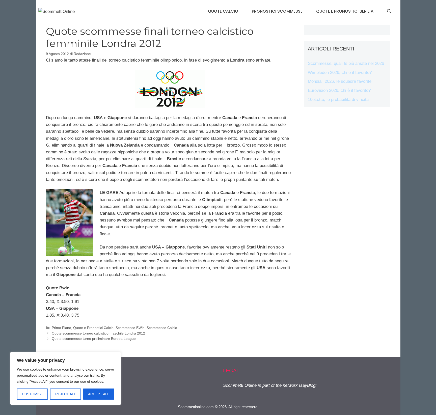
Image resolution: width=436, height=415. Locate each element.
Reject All (65, 394)
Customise (32, 394)
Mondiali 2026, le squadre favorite (339, 81)
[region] (65, 378)
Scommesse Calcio (162, 328)
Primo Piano (61, 328)
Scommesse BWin (130, 328)
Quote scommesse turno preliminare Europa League (94, 339)
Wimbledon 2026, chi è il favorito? (340, 72)
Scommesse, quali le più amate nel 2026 (346, 63)
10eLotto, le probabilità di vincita (338, 99)
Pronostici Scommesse (277, 11)
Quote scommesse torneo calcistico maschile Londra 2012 (98, 333)
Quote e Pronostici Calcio (93, 328)
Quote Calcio (223, 11)
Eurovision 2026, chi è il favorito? (339, 90)
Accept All (98, 394)
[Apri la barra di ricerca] (389, 11)
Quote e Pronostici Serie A (344, 11)
